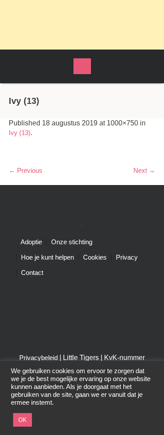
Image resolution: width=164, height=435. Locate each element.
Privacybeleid (38, 357)
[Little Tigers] (82, 38)
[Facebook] (74, 13)
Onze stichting (71, 242)
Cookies (95, 257)
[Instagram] (90, 13)
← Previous (25, 170)
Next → (144, 170)
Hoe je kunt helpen (47, 257)
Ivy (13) (20, 132)
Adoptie (31, 242)
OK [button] (22, 420)
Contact (32, 272)
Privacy (127, 257)
